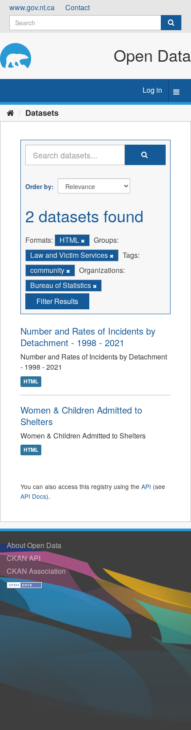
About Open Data (34, 545)
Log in (152, 90)
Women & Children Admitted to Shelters (81, 415)
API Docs (33, 496)
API (146, 486)
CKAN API (23, 558)
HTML (31, 381)
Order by (38, 186)
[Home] (10, 112)
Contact (77, 7)
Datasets (42, 112)
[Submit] (171, 22)
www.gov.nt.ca (32, 7)
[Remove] (83, 240)
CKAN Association (36, 571)
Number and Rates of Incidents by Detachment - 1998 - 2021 (87, 336)
